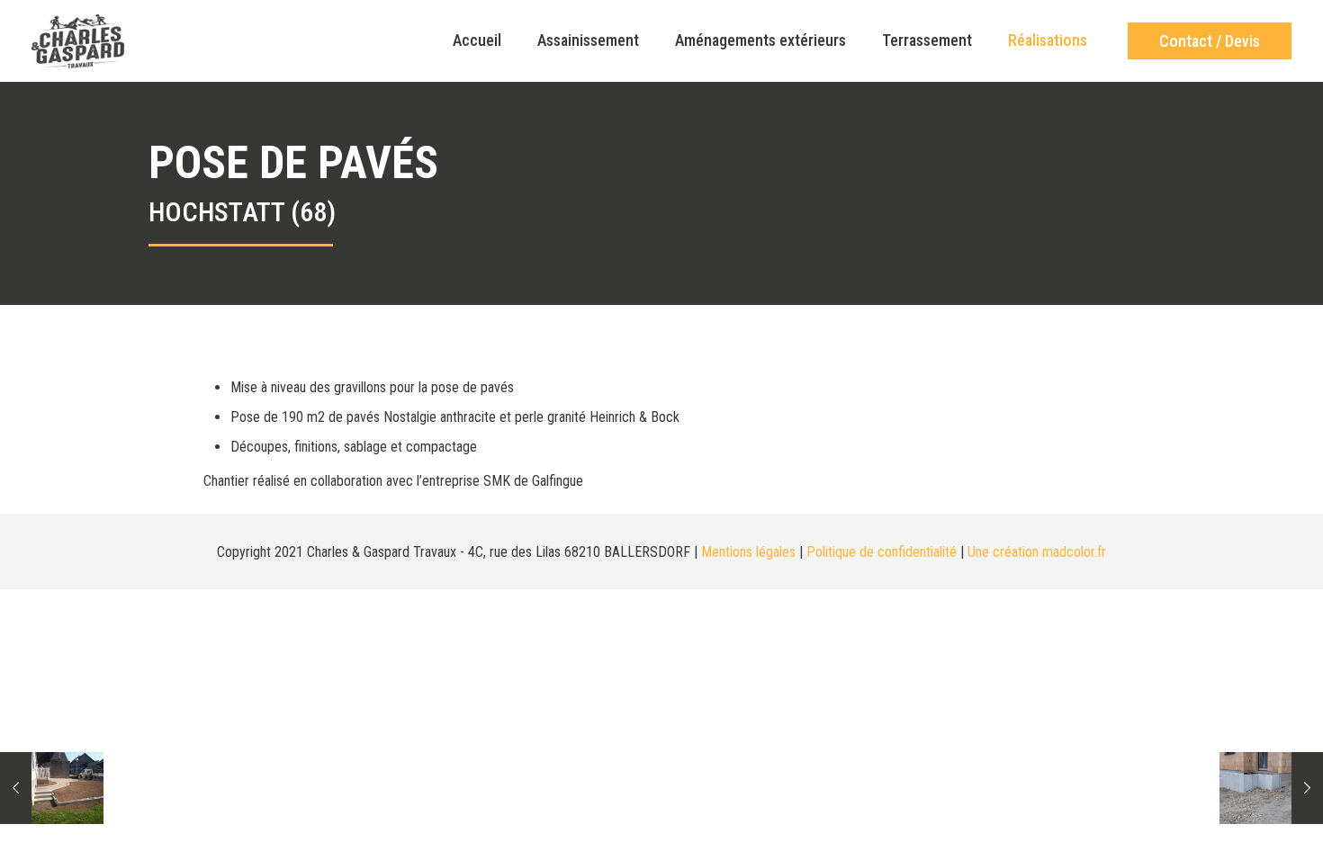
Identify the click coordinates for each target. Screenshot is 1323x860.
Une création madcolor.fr (1037, 551)
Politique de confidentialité (881, 551)
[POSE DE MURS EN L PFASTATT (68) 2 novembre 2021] (1271, 788)
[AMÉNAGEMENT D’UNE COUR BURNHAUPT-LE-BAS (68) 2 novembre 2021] (52, 788)
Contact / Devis (1209, 40)
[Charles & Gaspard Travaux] (78, 40)
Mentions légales (748, 551)
